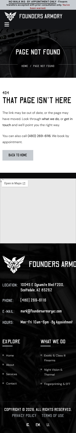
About (10, 365)
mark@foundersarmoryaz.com (41, 311)
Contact (11, 383)
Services (11, 374)
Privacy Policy (24, 416)
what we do (50, 119)
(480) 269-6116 (39, 136)
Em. (38, 425)
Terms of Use (53, 416)
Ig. (28, 425)
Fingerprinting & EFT (57, 384)
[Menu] (8, 24)
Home (24, 66)
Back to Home (18, 155)
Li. (48, 425)
